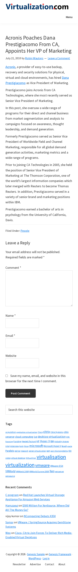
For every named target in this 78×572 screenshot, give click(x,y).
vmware (42, 465)
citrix (46, 432)
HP (38, 441)
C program (12, 495)
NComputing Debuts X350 (40, 516)
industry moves (61, 441)
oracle (69, 446)
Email (10, 335)
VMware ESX (56, 466)
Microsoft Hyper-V (52, 446)
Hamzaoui (11, 505)
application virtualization (27, 432)
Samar (9, 522)
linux (26, 446)
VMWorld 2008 (22, 471)
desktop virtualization (52, 436)
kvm (21, 446)
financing (9, 441)
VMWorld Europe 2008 (39, 471)
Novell (64, 446)
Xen (52, 471)
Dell (35, 436)
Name (10, 315)
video (8, 458)
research (24, 451)
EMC (68, 437)
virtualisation (51, 456)
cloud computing (24, 436)
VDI (69, 450)
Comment (13, 267)
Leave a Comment (59, 58)
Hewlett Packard (29, 441)
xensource (10, 476)
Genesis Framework (60, 554)
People (24, 230)
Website (10, 356)
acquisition (10, 432)
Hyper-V (45, 441)
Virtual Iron (31, 458)
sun (48, 450)
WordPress (34, 558)
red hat (17, 451)
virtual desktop (18, 458)
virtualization (20, 465)
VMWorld (10, 471)
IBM (52, 441)
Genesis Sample (36, 554)
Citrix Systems (56, 432)
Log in (46, 558)
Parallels (9, 450)
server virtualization (37, 451)
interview (14, 446)
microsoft (36, 446)
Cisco (40, 432)
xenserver (59, 471)
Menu (69, 17)
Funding (17, 441)
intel (7, 446)
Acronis (10, 67)
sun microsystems (59, 450)
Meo (8, 533)
